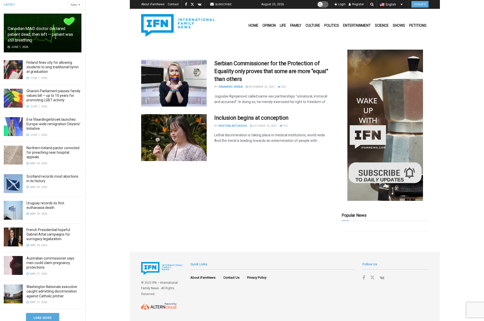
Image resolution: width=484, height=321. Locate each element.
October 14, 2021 (264, 125)
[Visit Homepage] (178, 25)
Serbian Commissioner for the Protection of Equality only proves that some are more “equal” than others (271, 71)
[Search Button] (372, 4)
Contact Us (231, 277)
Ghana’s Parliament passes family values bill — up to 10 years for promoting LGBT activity (53, 95)
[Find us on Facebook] (186, 4)
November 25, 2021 (261, 86)
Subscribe (223, 4)
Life (283, 25)
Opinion (269, 25)
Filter (74, 5)
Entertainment (357, 25)
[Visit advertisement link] (385, 125)
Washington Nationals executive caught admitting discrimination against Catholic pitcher (51, 291)
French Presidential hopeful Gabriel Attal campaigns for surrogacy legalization (48, 234)
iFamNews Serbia (231, 86)
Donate (420, 4)
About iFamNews (153, 4)
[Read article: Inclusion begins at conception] (174, 137)
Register (357, 4)
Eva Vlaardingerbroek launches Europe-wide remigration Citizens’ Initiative (53, 124)
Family (295, 25)
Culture (313, 25)
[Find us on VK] (199, 4)
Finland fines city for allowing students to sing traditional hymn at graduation (52, 67)
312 (285, 125)
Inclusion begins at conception (251, 118)
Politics (331, 25)
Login (341, 4)
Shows (399, 25)
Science (382, 25)
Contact (173, 4)
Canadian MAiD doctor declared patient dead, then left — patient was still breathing (40, 34)
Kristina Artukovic (233, 125)
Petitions (418, 25)
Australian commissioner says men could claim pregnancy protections (50, 262)
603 (283, 86)
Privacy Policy (256, 277)
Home (253, 25)
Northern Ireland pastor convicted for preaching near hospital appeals (52, 152)
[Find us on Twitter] (192, 4)
